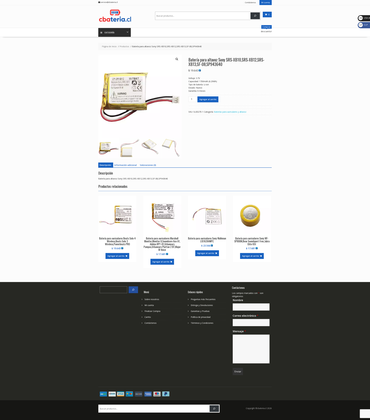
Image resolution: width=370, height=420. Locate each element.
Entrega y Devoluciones (202, 305)
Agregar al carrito (207, 99)
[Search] (133, 289)
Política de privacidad (200, 317)
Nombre (238, 300)
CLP (363, 24)
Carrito (148, 317)
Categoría (109, 32)
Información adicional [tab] (125, 165)
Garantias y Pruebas (200, 311)
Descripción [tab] (105, 165)
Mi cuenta (265, 2)
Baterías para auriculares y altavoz (230, 111)
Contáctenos (250, 2)
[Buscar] (255, 15)
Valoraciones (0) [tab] (148, 165)
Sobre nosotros (152, 299)
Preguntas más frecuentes (203, 299)
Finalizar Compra (152, 311)
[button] (177, 59)
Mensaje (239, 331)
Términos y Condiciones (202, 323)
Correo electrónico (245, 315)
